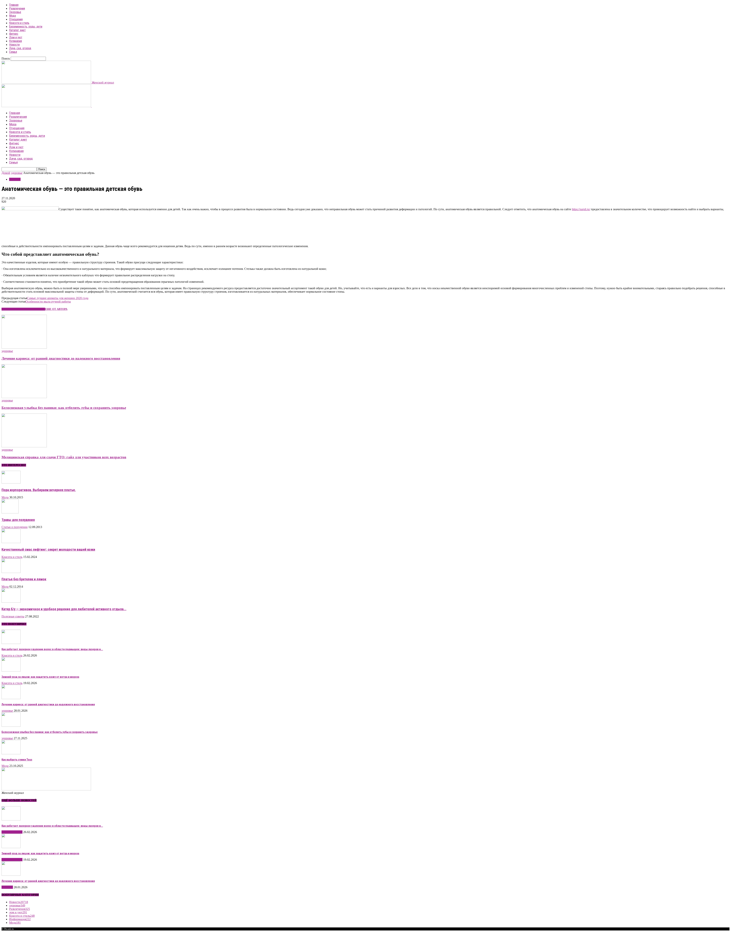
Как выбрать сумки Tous (17, 759)
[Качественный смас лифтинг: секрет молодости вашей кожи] (11, 542)
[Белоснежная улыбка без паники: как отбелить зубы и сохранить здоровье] (24, 397)
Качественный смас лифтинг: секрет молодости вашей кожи (48, 549)
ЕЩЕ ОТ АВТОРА (56, 309)
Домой (6, 172)
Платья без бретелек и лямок (24, 579)
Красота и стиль (19, 23)
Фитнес (13, 34)
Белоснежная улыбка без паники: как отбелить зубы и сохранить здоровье (64, 408)
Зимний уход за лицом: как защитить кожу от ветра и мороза (40, 677)
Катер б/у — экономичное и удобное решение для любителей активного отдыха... (64, 609)
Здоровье (15, 12)
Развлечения (17, 8)
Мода (12, 16)
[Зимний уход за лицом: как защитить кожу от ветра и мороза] (11, 670)
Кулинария (15, 41)
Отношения (16, 19)
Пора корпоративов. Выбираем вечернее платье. (39, 490)
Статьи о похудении (15, 527)
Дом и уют (15, 37)
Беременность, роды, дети (25, 26)
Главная (13, 5)
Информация (20, 919)
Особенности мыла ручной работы (48, 301)
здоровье (16, 172)
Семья (13, 52)
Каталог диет (17, 30)
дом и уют (18, 912)
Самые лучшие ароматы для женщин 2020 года (57, 298)
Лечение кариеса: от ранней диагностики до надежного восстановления (61, 358)
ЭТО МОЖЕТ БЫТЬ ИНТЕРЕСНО (23, 309)
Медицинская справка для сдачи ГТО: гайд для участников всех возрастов (64, 457)
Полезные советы (13, 616)
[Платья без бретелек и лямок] (11, 572)
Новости (14, 44)
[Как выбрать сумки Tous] (11, 753)
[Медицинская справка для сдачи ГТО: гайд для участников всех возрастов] (24, 446)
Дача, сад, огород (20, 48)
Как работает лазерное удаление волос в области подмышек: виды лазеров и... (52, 649)
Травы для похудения (18, 520)
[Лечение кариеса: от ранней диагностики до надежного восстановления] (24, 347)
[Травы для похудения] (10, 512)
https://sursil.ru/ (581, 209)
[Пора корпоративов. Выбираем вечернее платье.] (11, 482)
